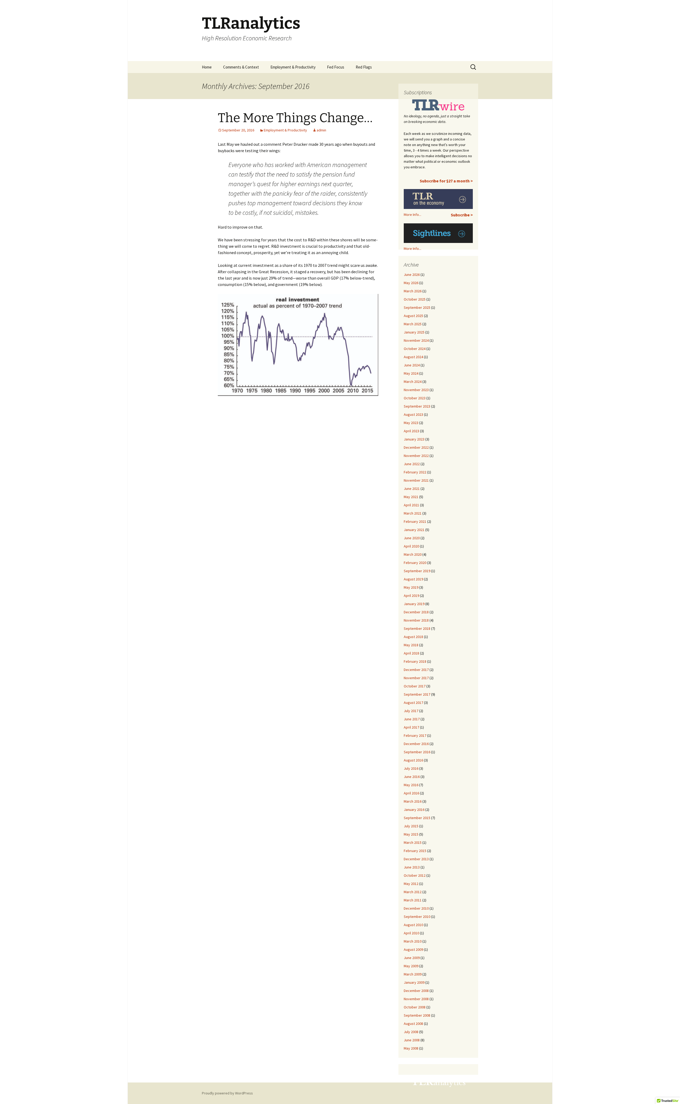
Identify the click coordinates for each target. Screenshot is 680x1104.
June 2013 (412, 867)
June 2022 (412, 463)
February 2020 (415, 562)
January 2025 (414, 332)
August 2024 (413, 356)
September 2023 (417, 406)
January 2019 (414, 603)
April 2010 (411, 933)
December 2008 (416, 990)
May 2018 (411, 645)
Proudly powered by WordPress (227, 1093)
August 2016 (413, 760)
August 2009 (413, 949)
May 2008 (411, 1048)
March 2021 (413, 513)
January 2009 (414, 982)
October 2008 (415, 1007)
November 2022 (416, 455)
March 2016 (413, 801)
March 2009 (413, 974)
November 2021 (416, 480)
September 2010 (417, 916)
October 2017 (415, 686)
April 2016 (411, 793)
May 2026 (411, 282)
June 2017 (412, 719)
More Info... (412, 214)
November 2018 (416, 620)
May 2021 (411, 496)
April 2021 (411, 505)
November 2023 (416, 389)
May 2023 (411, 422)
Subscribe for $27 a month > (446, 180)
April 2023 (411, 431)
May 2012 (411, 883)
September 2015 (417, 817)
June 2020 (412, 538)
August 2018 (413, 636)
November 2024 (416, 340)
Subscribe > (462, 214)
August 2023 (413, 414)
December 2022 (416, 447)
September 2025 (417, 307)
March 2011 (413, 900)
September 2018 (417, 628)
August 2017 (413, 702)
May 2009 (411, 966)
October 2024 (415, 348)
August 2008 (413, 1023)
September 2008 (417, 1015)
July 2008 (411, 1031)
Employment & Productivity (293, 67)
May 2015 (411, 834)
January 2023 (414, 439)
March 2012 (413, 891)
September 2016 (417, 752)
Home (207, 67)
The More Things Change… (295, 118)
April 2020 (411, 546)
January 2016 (414, 809)
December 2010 (416, 908)
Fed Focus (335, 67)
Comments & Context (241, 67)
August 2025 (413, 315)
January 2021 (414, 529)
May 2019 (411, 587)
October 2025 (415, 299)
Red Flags (364, 67)
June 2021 (412, 488)
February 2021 (415, 521)
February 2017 (415, 735)
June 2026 (412, 274)
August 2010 (413, 924)
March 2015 (413, 842)
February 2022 (415, 472)
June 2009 (412, 957)
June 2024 (412, 365)
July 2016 (411, 768)
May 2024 (411, 373)
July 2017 (411, 710)
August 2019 (413, 579)
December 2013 (416, 859)
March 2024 (413, 381)
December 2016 (416, 743)
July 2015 (411, 826)
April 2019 (411, 595)
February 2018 (415, 661)
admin (321, 130)
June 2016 (412, 776)
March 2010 (413, 941)
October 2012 (415, 875)
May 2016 (411, 784)
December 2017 (416, 669)
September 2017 (417, 694)
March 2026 (413, 291)
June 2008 (412, 1040)
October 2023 (415, 398)
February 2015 (415, 850)
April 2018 (411, 653)
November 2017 (416, 677)
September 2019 (417, 570)
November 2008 (416, 998)
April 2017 (411, 727)
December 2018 (416, 612)
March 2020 (413, 554)
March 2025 (413, 324)
